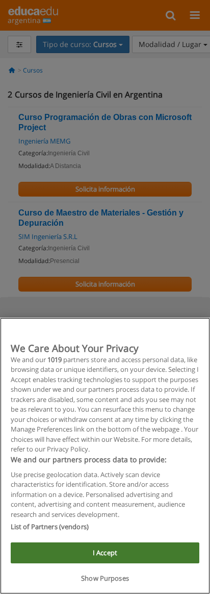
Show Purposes (105, 578)
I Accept (105, 552)
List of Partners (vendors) (50, 526)
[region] (105, 456)
